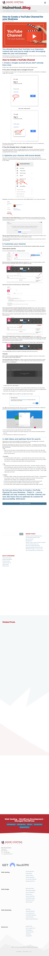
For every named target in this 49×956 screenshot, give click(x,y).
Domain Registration (30, 877)
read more (6, 663)
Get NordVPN (29, 935)
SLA (30, 951)
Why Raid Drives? (29, 540)
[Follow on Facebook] (2, 860)
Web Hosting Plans (11, 824)
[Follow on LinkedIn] (6, 860)
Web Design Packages (16, 769)
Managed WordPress (24, 827)
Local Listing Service (30, 913)
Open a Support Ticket (30, 928)
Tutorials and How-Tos (6, 562)
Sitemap (36, 947)
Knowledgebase (29, 930)
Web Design (16, 771)
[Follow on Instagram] (8, 860)
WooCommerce (29, 894)
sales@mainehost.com (8, 853)
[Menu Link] (12, 2)
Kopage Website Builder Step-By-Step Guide (34, 547)
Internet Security (5, 564)
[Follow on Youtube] (10, 860)
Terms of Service (26, 951)
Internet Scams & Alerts (6, 557)
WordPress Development (7, 559)
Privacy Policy (19, 951)
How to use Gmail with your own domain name (34, 550)
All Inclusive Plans (38, 824)
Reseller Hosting (29, 875)
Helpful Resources (30, 932)
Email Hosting (29, 873)
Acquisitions (28, 933)
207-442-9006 (7, 852)
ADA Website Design (30, 898)
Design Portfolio (29, 902)
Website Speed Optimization (32, 918)
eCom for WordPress (30, 892)
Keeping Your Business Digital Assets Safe (34, 535)
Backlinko (34, 467)
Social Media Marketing (31, 915)
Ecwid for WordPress (30, 896)
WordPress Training (30, 900)
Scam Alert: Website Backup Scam (32, 543)
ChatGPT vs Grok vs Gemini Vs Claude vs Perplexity (36, 542)
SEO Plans (29, 824)
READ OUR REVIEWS (25, 503)
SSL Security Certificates (31, 879)
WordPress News (5, 565)
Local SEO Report (29, 917)
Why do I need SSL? (29, 539)
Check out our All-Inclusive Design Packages (20, 777)
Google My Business (30, 911)
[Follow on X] (4, 860)
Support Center (29, 926)
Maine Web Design (30, 888)
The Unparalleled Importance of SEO (33, 537)
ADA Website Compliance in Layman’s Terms (34, 548)
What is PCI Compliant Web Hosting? (33, 545)
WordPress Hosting (6, 561)
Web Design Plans (21, 824)
